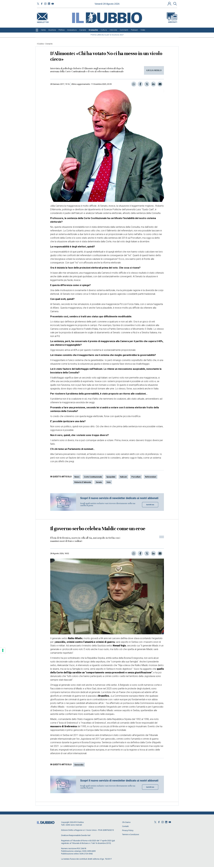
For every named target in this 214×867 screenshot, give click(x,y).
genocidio (78, 765)
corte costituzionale (93, 477)
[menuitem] (43, 30)
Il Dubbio (40, 44)
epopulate (111, 477)
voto (109, 482)
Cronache (48, 44)
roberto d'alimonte (82, 482)
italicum (123, 477)
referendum (150, 477)
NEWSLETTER (43, 21)
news (76, 477)
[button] (170, 3)
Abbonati (172, 22)
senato (99, 482)
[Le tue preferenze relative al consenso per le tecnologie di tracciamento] (3, 650)
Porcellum (135, 477)
